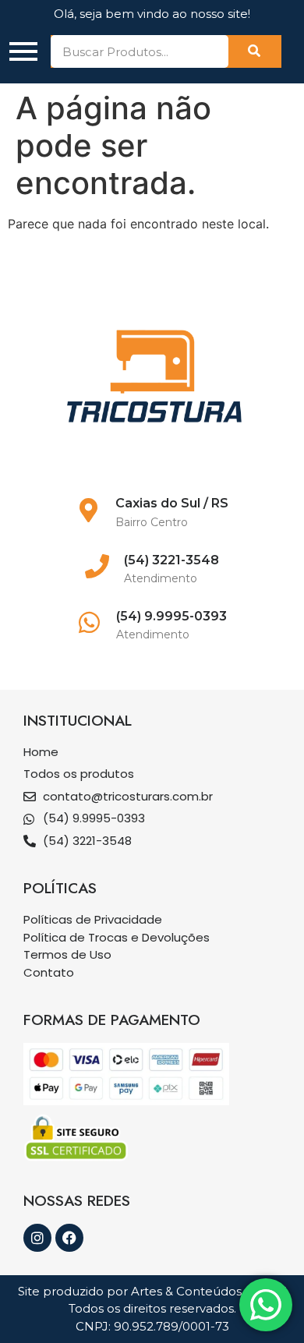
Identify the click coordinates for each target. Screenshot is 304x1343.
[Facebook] (69, 1238)
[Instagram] (37, 1238)
